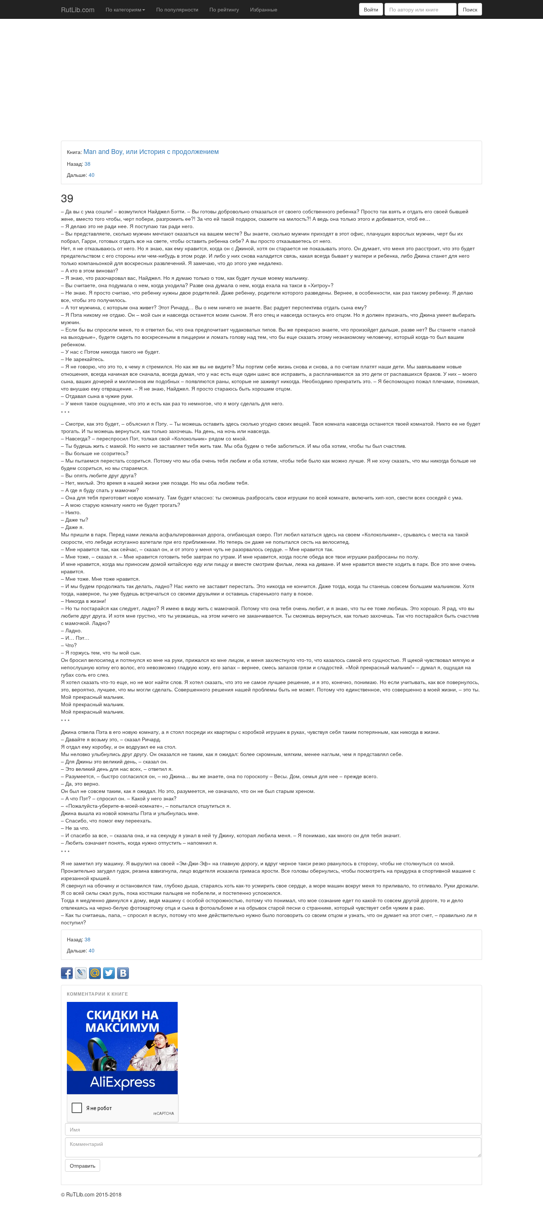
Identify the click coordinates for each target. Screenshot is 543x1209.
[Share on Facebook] (67, 973)
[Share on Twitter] (109, 973)
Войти (371, 9)
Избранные (263, 9)
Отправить (82, 1165)
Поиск (470, 9)
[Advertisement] (271, 78)
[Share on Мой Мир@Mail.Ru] (95, 973)
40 (92, 174)
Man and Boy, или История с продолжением (151, 151)
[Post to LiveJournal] (81, 973)
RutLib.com (78, 9)
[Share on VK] (123, 973)
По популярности (177, 9)
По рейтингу (224, 9)
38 (87, 163)
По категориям (123, 9)
